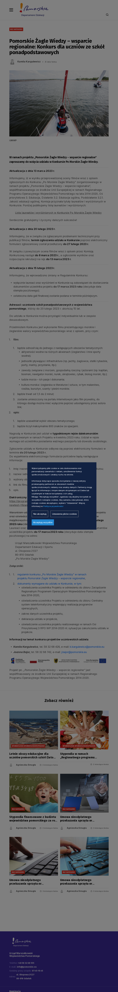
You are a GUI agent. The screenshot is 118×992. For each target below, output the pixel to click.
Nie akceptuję (39, 514)
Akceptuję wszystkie (43, 522)
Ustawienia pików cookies (64, 514)
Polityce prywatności (53, 506)
